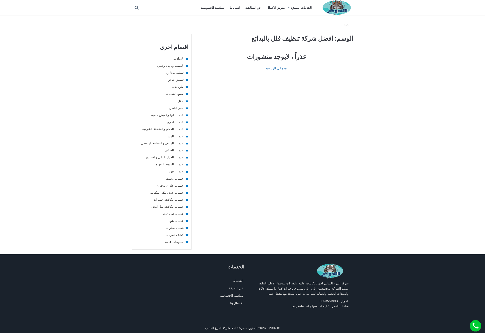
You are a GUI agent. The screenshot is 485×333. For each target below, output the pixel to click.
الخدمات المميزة (301, 7)
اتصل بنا (235, 7)
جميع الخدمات (175, 94)
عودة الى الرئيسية (276, 68)
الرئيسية (347, 24)
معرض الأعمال (276, 7)
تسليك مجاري (175, 73)
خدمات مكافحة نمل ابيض (167, 206)
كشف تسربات (175, 235)
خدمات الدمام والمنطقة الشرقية (163, 129)
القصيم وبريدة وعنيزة (170, 66)
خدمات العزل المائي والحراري (165, 157)
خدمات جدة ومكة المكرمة (167, 192)
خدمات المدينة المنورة (170, 164)
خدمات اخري (175, 122)
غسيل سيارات (175, 228)
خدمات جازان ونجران (170, 185)
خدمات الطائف (174, 150)
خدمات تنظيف (174, 178)
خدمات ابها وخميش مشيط (167, 115)
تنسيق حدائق (175, 80)
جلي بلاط (178, 87)
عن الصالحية (253, 7)
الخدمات (238, 281)
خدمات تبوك (176, 171)
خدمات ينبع (176, 221)
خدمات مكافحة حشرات (168, 199)
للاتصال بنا (236, 303)
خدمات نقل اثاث (173, 214)
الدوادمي (178, 58)
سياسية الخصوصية (212, 7)
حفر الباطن (176, 108)
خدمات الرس (175, 136)
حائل (181, 101)
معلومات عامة (174, 242)
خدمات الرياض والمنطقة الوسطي (162, 143)
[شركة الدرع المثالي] (337, 8)
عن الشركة (236, 288)
